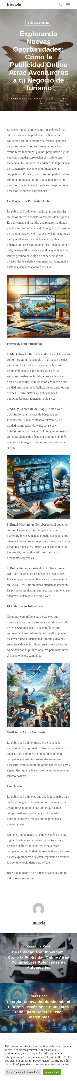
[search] (61, 4)
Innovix (14, 4)
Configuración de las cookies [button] (22, 1071)
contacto (52, 840)
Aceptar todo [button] (52, 1071)
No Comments (58, 98)
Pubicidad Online (38, 22)
